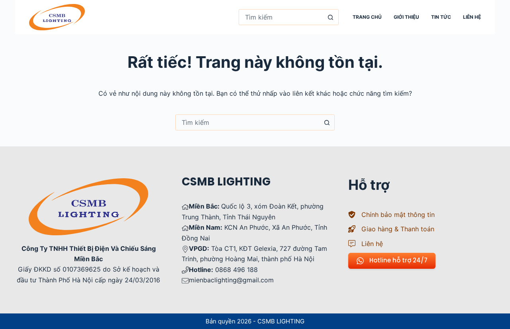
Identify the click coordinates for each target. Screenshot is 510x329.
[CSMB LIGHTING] (56, 17)
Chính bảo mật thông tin (398, 215)
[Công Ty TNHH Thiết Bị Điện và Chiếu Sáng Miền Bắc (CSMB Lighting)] (88, 183)
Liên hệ (472, 17)
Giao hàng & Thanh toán (397, 229)
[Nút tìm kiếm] (330, 17)
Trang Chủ (367, 17)
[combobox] (281, 17)
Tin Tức (441, 17)
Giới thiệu (406, 17)
